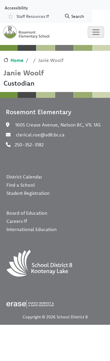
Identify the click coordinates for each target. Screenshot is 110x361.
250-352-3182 (29, 144)
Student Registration (28, 193)
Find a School (20, 185)
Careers (14, 221)
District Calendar (24, 177)
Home (17, 60)
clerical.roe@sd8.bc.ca (40, 135)
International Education (31, 229)
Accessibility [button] (16, 7)
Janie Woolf (24, 72)
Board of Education (26, 213)
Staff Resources (30, 16)
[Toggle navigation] (96, 32)
